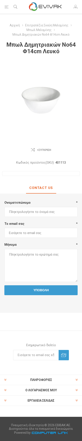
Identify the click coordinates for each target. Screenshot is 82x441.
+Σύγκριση (44, 150)
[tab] (41, 188)
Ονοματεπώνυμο (17, 203)
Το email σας (14, 224)
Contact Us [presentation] (41, 188)
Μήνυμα (10, 245)
